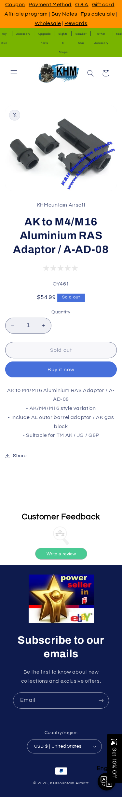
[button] (13, 73)
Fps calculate (98, 14)
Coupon (15, 4)
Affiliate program (26, 14)
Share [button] (20, 455)
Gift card (103, 4)
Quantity (60, 312)
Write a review (61, 553)
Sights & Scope (63, 43)
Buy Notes (64, 14)
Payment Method (50, 4)
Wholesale (48, 23)
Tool (119, 33)
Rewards (75, 23)
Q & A (81, 4)
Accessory (23, 33)
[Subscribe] (101, 700)
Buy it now (61, 369)
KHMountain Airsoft (69, 783)
